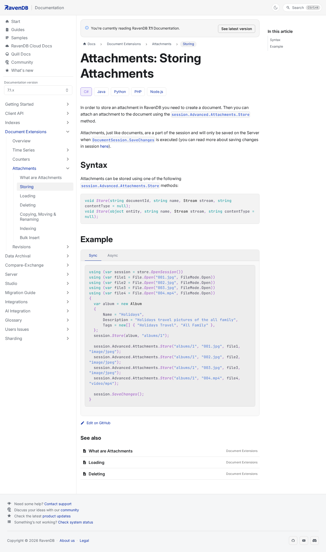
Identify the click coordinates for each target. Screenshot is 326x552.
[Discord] (314, 540)
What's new (22, 70)
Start (15, 21)
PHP (138, 91)
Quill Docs (38, 54)
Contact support (58, 504)
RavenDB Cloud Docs (38, 45)
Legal (84, 540)
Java (101, 91)
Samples (38, 37)
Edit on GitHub (99, 423)
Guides (38, 29)
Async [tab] (112, 255)
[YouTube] (304, 540)
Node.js (156, 91)
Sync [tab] (93, 255)
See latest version (236, 28)
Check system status (75, 522)
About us (67, 540)
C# (86, 91)
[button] (37, 104)
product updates (57, 516)
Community (22, 62)
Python (120, 91)
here (104, 146)
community (70, 510)
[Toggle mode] (276, 7)
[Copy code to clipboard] (253, 200)
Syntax (275, 40)
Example (276, 46)
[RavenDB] (16, 7)
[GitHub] (293, 540)
